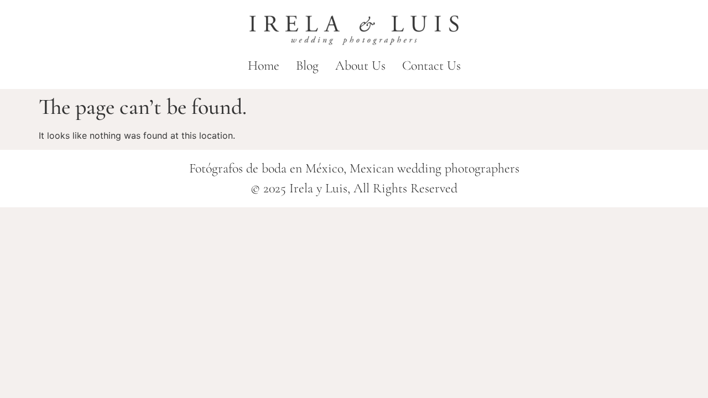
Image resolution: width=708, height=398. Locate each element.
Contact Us (431, 65)
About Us (360, 65)
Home (263, 65)
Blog (307, 65)
